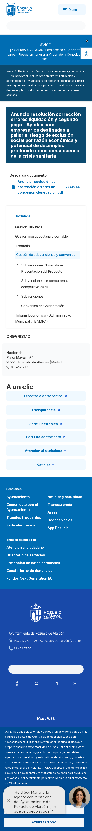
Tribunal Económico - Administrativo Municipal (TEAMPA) (43, 318)
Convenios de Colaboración (42, 306)
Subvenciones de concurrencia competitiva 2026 (45, 284)
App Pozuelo (58, 528)
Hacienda (24, 71)
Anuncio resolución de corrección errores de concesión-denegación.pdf (40, 186)
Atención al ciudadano (43, 451)
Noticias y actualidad (64, 497)
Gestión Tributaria (28, 227)
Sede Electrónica (43, 424)
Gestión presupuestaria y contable (41, 236)
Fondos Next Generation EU (29, 578)
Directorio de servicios (43, 396)
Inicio (9, 71)
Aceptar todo (44, 822)
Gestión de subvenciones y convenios (59, 71)
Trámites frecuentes (23, 517)
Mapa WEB (46, 718)
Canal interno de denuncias (29, 570)
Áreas (52, 512)
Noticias (43, 465)
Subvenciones (32, 296)
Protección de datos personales (33, 563)
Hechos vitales (59, 520)
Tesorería (22, 246)
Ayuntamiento (18, 497)
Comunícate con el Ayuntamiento (22, 507)
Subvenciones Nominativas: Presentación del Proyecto (42, 268)
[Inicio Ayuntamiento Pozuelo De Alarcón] (19, 8)
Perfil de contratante (43, 437)
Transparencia (43, 410)
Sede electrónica (20, 525)
